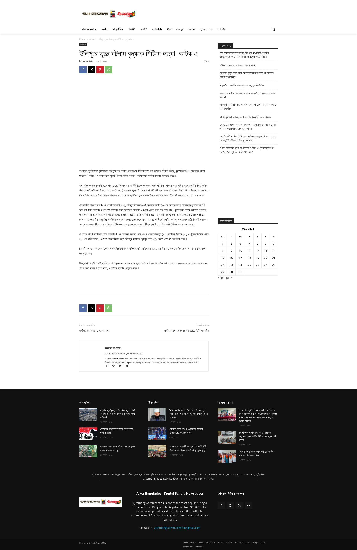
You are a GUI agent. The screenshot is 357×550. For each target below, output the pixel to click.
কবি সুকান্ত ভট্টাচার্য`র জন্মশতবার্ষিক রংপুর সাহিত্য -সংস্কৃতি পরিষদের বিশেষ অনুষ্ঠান (248, 106)
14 (273, 250)
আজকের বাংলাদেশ (88, 61)
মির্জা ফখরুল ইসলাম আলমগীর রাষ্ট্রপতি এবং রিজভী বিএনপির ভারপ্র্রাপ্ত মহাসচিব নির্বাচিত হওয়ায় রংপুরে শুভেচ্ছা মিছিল (244, 54)
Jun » (229, 277)
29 (222, 272)
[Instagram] (230, 505)
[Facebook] (83, 69)
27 (265, 265)
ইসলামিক (153, 402)
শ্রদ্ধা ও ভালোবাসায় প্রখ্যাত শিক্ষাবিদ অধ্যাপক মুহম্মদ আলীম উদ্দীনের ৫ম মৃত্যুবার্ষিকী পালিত (258, 436)
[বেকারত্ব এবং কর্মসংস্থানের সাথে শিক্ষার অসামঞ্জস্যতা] (88, 433)
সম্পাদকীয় (84, 402)
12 (257, 250)
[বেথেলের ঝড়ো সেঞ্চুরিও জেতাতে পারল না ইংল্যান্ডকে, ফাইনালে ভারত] (157, 433)
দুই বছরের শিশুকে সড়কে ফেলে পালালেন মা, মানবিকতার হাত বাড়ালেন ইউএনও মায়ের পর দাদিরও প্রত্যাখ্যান (248, 126)
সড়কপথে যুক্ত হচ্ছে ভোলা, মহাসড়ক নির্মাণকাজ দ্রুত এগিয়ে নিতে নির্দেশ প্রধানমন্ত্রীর (246, 75)
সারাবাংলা (92, 39)
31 (240, 272)
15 (222, 258)
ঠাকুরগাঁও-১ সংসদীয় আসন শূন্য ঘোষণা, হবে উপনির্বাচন (242, 85)
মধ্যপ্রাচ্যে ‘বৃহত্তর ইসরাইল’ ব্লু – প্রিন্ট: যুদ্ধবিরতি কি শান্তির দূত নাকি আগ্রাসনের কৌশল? (118, 414)
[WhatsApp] (108, 69)
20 (265, 258)
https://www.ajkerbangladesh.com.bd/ (123, 353)
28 (273, 265)
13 (265, 250)
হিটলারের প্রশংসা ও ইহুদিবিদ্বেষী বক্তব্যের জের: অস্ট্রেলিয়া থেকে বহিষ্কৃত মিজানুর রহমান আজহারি (188, 414)
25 (249, 265)
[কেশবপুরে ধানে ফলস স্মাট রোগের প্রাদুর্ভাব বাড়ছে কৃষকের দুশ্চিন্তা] (88, 451)
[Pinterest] (100, 69)
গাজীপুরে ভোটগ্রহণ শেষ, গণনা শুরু (94, 330)
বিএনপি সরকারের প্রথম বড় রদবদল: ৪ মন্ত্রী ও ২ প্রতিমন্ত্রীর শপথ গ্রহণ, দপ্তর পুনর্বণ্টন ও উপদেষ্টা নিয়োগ (247, 149)
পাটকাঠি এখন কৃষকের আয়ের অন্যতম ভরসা (237, 65)
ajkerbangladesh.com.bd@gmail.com (177, 528)
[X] (91, 69)
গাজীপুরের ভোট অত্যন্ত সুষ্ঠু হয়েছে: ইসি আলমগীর (186, 330)
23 (231, 265)
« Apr (221, 277)
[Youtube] (128, 366)
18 (249, 258)
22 (222, 265)
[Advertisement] (206, 13)
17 (240, 258)
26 (257, 265)
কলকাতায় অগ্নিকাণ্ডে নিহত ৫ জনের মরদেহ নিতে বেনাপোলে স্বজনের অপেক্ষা (248, 95)
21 (273, 258)
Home (82, 39)
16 (231, 258)
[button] (273, 29)
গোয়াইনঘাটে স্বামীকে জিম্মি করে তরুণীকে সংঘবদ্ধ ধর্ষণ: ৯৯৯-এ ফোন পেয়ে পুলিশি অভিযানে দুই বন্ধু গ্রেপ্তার (248, 138)
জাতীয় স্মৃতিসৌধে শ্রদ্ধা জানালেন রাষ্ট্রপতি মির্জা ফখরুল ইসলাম (245, 117)
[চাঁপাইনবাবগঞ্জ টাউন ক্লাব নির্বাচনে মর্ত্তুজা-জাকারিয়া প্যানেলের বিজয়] (227, 456)
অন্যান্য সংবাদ (225, 402)
